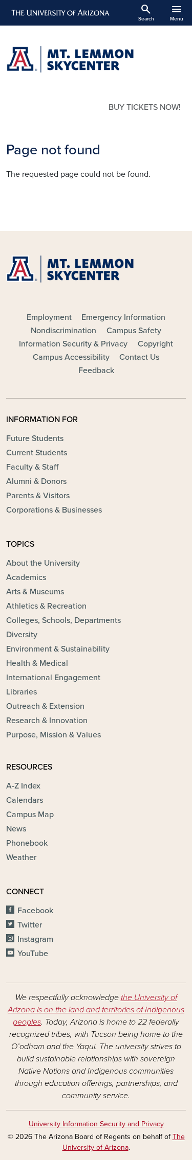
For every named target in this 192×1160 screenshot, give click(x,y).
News (16, 829)
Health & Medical (37, 663)
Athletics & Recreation (46, 606)
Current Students (36, 453)
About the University (43, 563)
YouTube (32, 953)
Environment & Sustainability (58, 649)
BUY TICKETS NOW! (145, 107)
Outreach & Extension (45, 706)
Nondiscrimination (63, 331)
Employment (49, 317)
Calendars (24, 800)
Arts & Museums (35, 592)
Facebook (35, 911)
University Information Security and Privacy (96, 1124)
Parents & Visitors (38, 496)
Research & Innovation (47, 720)
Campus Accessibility (71, 357)
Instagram (35, 939)
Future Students (34, 438)
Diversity (21, 635)
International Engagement (53, 677)
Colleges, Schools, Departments (63, 620)
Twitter (29, 925)
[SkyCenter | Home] (96, 59)
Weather (21, 857)
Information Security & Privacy (73, 344)
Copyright (155, 344)
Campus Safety (133, 331)
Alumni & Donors (36, 481)
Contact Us (139, 357)
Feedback (96, 370)
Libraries (21, 692)
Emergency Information (123, 317)
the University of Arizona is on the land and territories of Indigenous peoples (96, 1009)
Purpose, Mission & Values (53, 735)
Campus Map (30, 814)
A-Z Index (23, 786)
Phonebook (27, 843)
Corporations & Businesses (54, 510)
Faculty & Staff (32, 467)
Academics (26, 577)
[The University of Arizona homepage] (59, 13)
